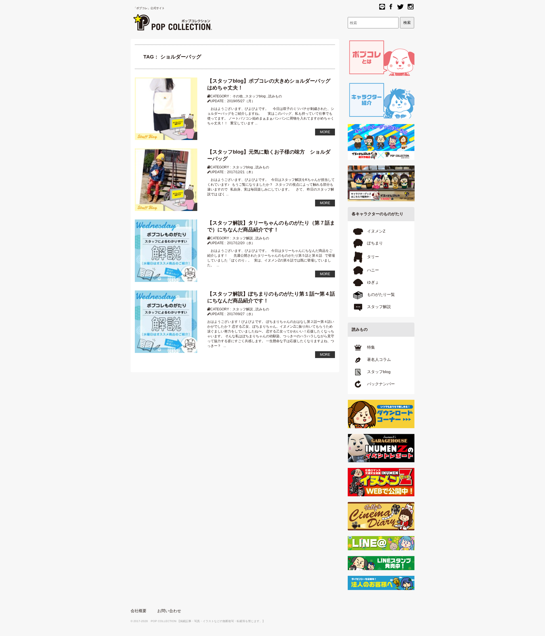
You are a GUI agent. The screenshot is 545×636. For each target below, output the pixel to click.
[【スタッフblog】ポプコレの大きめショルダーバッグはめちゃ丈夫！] (166, 108)
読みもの (275, 96)
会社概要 (138, 610)
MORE (325, 132)
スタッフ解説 (242, 238)
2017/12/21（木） (241, 172)
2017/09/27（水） (241, 314)
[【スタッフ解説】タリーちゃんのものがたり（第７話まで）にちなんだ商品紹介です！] (166, 250)
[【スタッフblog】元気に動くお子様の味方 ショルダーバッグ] (166, 179)
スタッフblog (255, 96)
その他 (237, 96)
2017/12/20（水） (241, 243)
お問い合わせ (169, 610)
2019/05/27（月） (241, 101)
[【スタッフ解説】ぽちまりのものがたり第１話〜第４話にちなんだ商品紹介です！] (166, 321)
